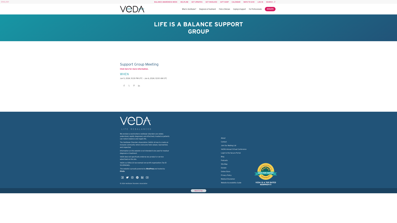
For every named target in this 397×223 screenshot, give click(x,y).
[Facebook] (122, 178)
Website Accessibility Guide (231, 183)
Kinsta (122, 171)
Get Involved (211, 2)
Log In (260, 2)
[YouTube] (147, 178)
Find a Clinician (224, 9)
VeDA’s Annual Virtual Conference (233, 149)
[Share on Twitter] (129, 85)
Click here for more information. (134, 69)
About (223, 138)
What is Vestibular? (189, 9)
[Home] (132, 9)
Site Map (224, 164)
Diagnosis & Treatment (207, 9)
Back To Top (199, 191)
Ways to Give (249, 2)
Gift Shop (224, 2)
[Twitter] (127, 178)
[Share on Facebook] (124, 85)
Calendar (236, 2)
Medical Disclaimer (228, 179)
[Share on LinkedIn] (138, 85)
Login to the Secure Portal (231, 153)
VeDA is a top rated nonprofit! (265, 183)
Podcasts (224, 160)
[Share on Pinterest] (134, 85)
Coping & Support (239, 9)
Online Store (225, 172)
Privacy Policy (226, 175)
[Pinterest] (137, 178)
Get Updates (196, 2)
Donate (270, 9)
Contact (224, 142)
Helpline (184, 2)
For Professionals (255, 9)
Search (269, 2)
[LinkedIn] (142, 178)
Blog (222, 157)
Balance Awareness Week (165, 2)
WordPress (150, 169)
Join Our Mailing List (228, 145)
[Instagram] (132, 178)
